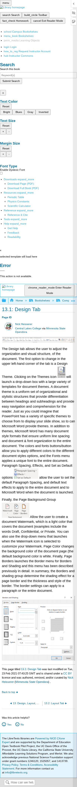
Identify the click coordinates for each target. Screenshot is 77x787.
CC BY (67, 673)
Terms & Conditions (31, 764)
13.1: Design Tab (31, 669)
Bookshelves (42, 300)
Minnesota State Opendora (32, 681)
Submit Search (11, 80)
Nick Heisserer (23, 324)
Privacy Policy (10, 764)
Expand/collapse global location (73, 299)
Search (7, 783)
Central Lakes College (28, 328)
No (22, 724)
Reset (5, 106)
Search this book (10, 68)
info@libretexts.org (15, 772)
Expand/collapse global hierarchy (6, 300)
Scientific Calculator (19, 205)
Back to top (8, 692)
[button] (13, 232)
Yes (9, 724)
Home (19, 300)
